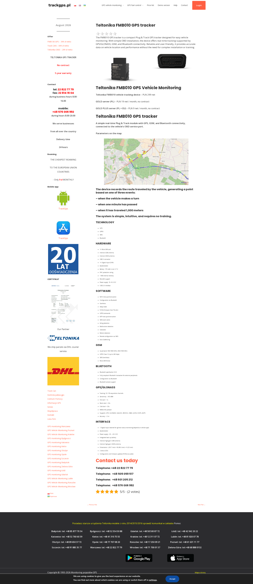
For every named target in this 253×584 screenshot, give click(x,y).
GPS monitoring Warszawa (58, 426)
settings (153, 580)
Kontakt (50, 415)
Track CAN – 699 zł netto (58, 45)
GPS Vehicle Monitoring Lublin (60, 478)
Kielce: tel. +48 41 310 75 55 (106, 536)
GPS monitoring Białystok (58, 462)
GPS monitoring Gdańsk (57, 474)
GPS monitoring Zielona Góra (59, 466)
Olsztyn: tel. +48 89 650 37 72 (66, 542)
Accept (172, 579)
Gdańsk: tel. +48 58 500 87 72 (145, 531)
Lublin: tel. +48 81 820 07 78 (185, 536)
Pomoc (177, 523)
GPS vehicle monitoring (111, 5)
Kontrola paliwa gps (55, 395)
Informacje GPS (54, 403)
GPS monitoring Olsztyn (57, 450)
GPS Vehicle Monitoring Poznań (60, 430)
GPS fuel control (134, 5)
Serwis (50, 407)
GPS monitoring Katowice (58, 442)
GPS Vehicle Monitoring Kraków (60, 434)
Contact (184, 5)
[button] (199, 5)
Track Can (51, 391)
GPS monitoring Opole (57, 454)
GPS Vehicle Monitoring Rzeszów (61, 482)
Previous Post (92, 505)
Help (175, 5)
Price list (150, 5)
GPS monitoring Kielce (56, 446)
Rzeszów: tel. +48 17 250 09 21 (145, 542)
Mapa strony (200, 572)
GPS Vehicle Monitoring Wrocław (61, 486)
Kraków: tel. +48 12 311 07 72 (145, 536)
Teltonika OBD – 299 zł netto (59, 49)
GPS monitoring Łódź (56, 470)
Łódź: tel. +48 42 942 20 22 (185, 531)
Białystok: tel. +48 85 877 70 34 (66, 531)
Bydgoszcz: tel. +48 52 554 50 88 (106, 531)
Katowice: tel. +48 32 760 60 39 (66, 536)
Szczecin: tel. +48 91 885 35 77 (67, 547)
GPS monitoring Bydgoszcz (59, 438)
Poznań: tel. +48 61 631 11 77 (184, 542)
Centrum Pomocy (54, 399)
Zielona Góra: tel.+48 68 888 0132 (184, 547)
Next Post (201, 505)
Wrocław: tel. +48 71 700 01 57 (145, 547)
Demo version (164, 5)
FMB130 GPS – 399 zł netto (59, 41)
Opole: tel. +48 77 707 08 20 (106, 542)
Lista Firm (51, 419)
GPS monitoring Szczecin (58, 458)
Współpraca (52, 411)
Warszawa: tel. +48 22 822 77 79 (106, 547)
